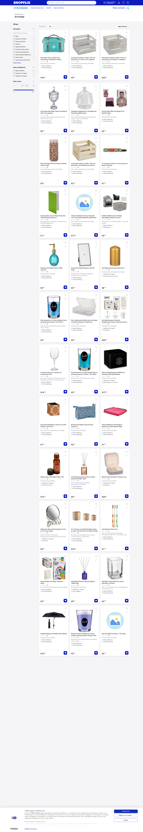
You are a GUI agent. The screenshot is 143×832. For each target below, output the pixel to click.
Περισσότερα (17, 62)
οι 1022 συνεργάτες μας (36, 813)
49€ (33, 92)
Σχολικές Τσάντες (59, 8)
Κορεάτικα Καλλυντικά (37, 8)
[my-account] (119, 2)
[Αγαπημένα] (123, 2)
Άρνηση (126, 820)
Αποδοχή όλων (126, 811)
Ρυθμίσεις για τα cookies (125, 815)
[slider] (14, 90)
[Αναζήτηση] (49, 3)
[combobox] (71, 3)
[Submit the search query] (15, 33)
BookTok (48, 8)
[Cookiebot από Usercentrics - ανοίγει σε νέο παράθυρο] (14, 829)
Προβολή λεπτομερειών (31, 829)
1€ (14, 92)
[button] (128, 2)
